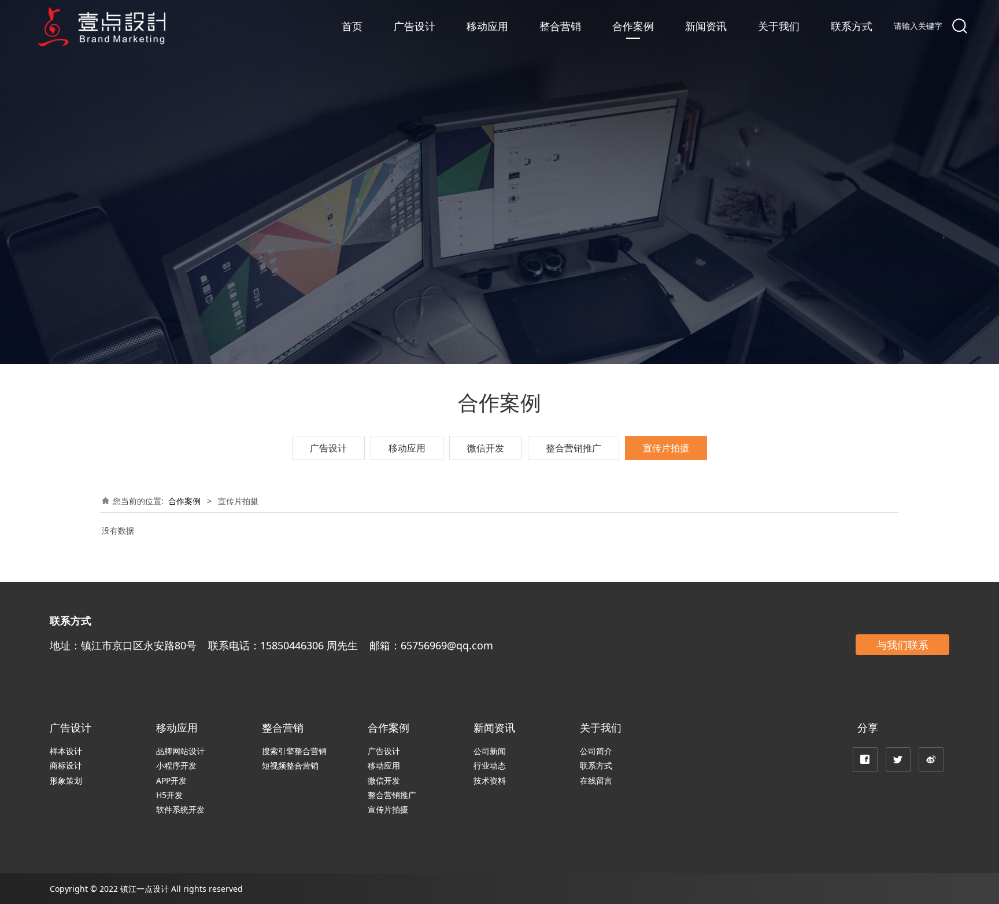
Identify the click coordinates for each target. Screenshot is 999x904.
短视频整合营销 (290, 765)
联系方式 (851, 26)
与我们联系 (902, 645)
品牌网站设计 (180, 750)
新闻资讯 (706, 26)
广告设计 (414, 26)
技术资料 (489, 780)
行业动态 (489, 765)
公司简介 (596, 750)
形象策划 (66, 780)
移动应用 (487, 26)
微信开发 (485, 448)
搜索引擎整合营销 (294, 750)
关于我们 (779, 26)
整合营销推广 (573, 448)
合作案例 (633, 26)
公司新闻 (489, 750)
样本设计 (66, 750)
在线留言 (596, 780)
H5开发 (169, 794)
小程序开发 (176, 765)
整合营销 (560, 26)
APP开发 (171, 780)
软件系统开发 (180, 809)
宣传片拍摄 (666, 448)
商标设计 (66, 765)
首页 (352, 26)
